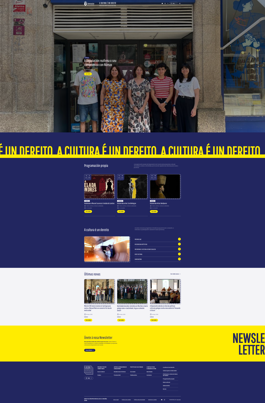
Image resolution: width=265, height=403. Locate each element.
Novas (164, 389)
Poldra (99, 375)
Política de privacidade (139, 399)
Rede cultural (166, 382)
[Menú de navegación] (179, 3)
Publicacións (133, 375)
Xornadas (132, 371)
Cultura (86, 316)
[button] (1, 65)
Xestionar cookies (152, 399)
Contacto (149, 375)
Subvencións (166, 385)
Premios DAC (117, 375)
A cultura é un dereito (168, 367)
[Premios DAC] (179, 239)
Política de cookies (126, 399)
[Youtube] (162, 3)
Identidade (149, 371)
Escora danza (101, 371)
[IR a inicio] (88, 370)
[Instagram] (164, 400)
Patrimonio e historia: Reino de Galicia (170, 374)
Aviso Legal (116, 399)
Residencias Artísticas (120, 371)
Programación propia (168, 379)
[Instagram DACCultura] (165, 3)
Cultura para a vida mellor (170, 370)
